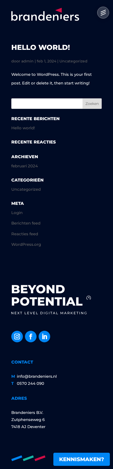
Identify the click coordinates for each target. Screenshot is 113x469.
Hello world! (40, 47)
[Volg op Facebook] (31, 336)
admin (27, 61)
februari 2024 (24, 165)
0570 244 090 (30, 383)
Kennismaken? (81, 459)
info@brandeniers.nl (37, 376)
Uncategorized (73, 61)
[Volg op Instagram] (17, 336)
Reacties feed (24, 233)
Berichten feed (25, 223)
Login (17, 212)
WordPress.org (26, 244)
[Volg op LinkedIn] (44, 336)
